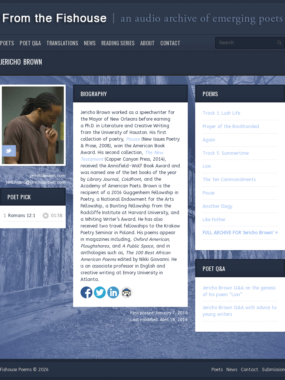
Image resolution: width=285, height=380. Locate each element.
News (90, 43)
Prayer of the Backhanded (231, 126)
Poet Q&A (30, 43)
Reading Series (118, 43)
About (147, 43)
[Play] (46, 216)
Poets (7, 43)
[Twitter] (9, 151)
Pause (208, 193)
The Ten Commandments (229, 179)
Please (133, 139)
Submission (273, 369)
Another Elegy (217, 206)
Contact (170, 43)
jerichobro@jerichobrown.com (36, 182)
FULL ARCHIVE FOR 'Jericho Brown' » (240, 232)
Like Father (214, 219)
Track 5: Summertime (226, 153)
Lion (207, 166)
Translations (62, 43)
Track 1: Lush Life (221, 113)
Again (209, 139)
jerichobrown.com (48, 175)
